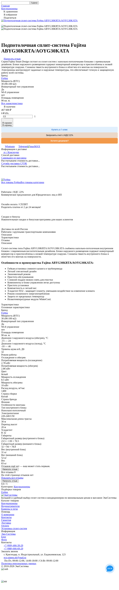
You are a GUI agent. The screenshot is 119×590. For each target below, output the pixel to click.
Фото (4, 539)
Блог (3, 536)
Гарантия (6, 520)
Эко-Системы (8, 534)
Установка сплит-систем (14, 528)
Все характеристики (12, 103)
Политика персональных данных (18, 563)
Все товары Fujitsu (11, 182)
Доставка (6, 523)
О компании (7, 514)
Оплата (5, 525)
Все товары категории (32, 182)
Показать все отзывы (12, 477)
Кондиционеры (9, 8)
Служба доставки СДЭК (14, 163)
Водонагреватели (10, 506)
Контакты (6, 517)
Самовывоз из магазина (13, 158)
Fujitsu (4, 78)
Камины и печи (9, 509)
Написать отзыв (9, 469)
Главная (5, 5)
